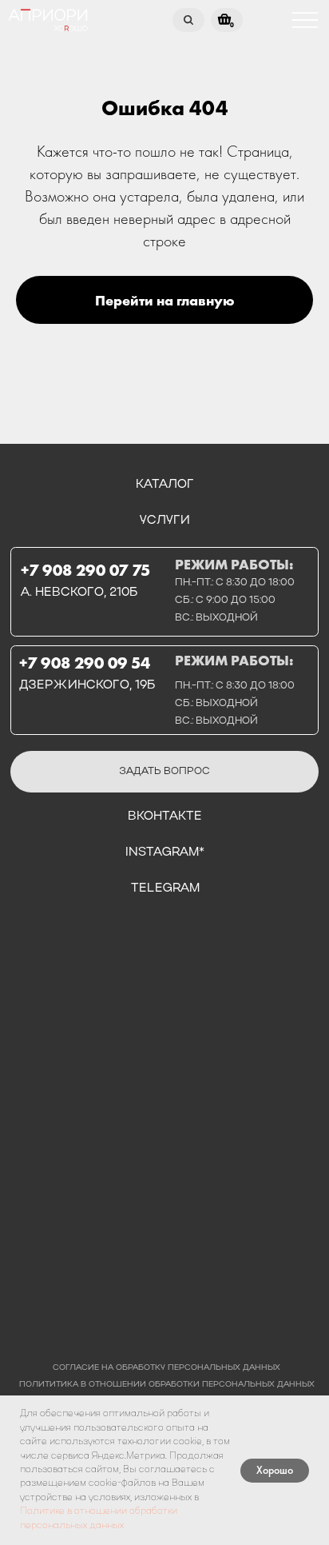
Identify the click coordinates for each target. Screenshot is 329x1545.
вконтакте (165, 816)
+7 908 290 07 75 (85, 570)
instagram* (164, 852)
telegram (165, 888)
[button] (164, 771)
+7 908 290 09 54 (84, 663)
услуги (165, 520)
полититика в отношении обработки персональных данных (167, 1384)
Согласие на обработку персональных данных (166, 1367)
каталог (165, 484)
